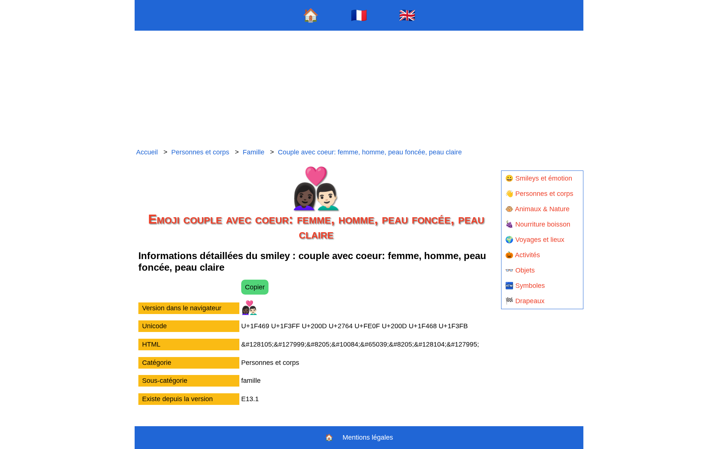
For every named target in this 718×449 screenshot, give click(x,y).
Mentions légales (368, 437)
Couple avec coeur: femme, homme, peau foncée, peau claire (370, 152)
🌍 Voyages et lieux (534, 239)
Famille (253, 152)
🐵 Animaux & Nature (537, 209)
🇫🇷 (359, 15)
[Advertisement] (359, 89)
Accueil (147, 152)
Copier (255, 287)
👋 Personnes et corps (539, 193)
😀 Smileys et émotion (538, 178)
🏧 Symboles (525, 285)
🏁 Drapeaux (524, 301)
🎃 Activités (522, 255)
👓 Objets (520, 270)
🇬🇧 (407, 15)
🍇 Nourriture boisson (537, 224)
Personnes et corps (200, 152)
